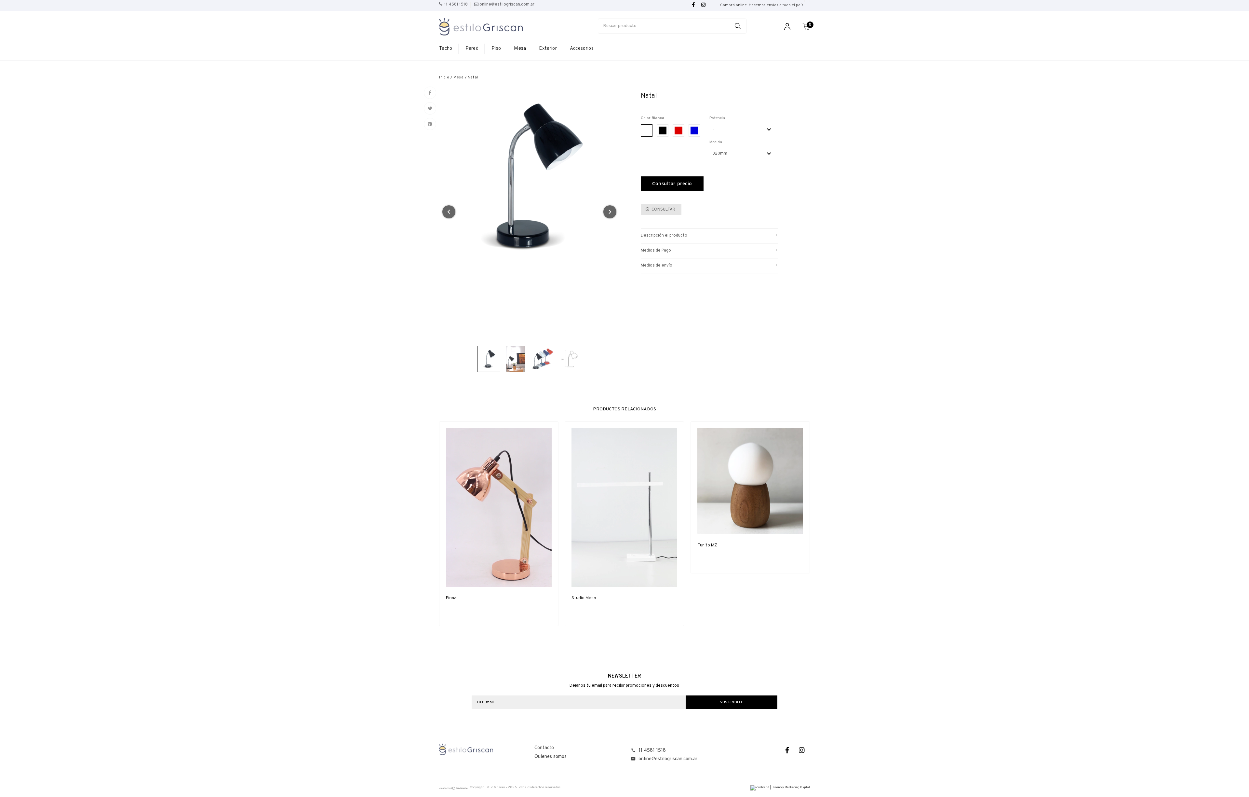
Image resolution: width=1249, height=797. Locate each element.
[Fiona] (499, 507)
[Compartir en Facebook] (430, 93)
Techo (445, 49)
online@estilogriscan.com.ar (667, 759)
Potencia (717, 118)
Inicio (444, 77)
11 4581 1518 (652, 751)
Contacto (544, 748)
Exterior (548, 49)
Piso (496, 49)
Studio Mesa (583, 598)
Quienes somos (550, 757)
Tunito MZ (707, 545)
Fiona (451, 598)
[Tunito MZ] (750, 481)
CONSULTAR (663, 209)
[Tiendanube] (453, 789)
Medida (715, 142)
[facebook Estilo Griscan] (693, 5)
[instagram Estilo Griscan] (703, 5)
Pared (472, 49)
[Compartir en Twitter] (430, 108)
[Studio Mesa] (624, 507)
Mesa (520, 49)
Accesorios (582, 49)
